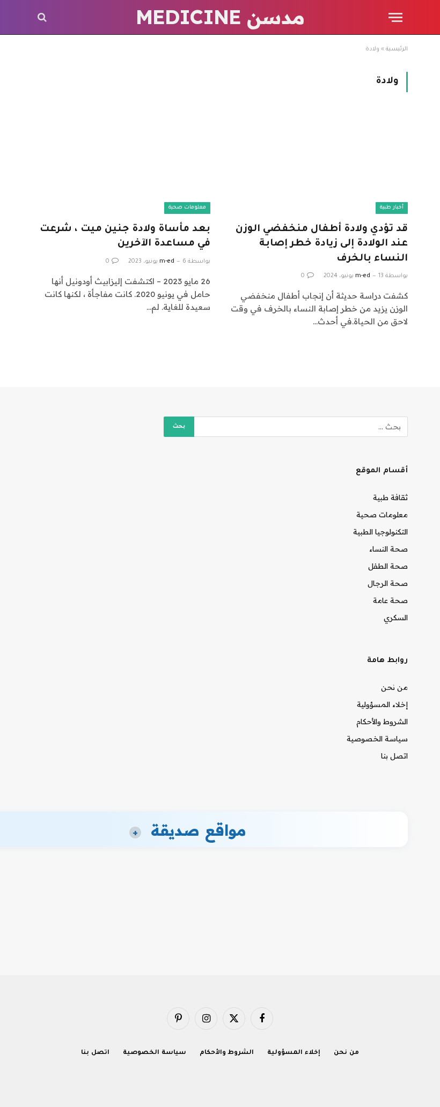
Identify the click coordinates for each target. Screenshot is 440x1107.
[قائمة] (395, 17)
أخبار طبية (392, 208)
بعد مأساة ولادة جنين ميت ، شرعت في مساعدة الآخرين (125, 236)
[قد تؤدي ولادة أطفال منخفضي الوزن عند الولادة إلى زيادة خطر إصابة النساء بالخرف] (319, 164)
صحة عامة (390, 600)
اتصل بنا (394, 756)
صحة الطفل (388, 566)
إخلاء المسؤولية (382, 704)
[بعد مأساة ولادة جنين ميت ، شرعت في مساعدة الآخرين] (121, 164)
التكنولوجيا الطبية (380, 532)
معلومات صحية (187, 208)
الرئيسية (397, 49)
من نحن (394, 687)
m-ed (362, 276)
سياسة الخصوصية (377, 739)
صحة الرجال (388, 583)
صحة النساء (388, 549)
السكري (396, 617)
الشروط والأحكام (382, 721)
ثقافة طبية (390, 497)
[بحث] (43, 17)
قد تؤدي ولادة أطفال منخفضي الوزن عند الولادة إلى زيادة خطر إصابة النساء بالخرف (322, 244)
